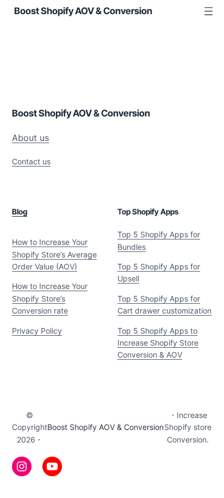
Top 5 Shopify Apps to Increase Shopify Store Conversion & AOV (157, 343)
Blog (19, 211)
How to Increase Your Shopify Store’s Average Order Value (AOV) (54, 254)
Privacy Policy (37, 330)
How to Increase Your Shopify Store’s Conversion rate (50, 298)
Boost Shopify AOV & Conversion (83, 10)
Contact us (31, 161)
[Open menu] (208, 11)
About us (30, 137)
